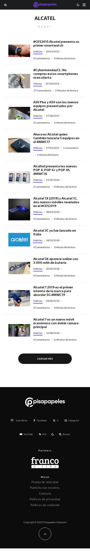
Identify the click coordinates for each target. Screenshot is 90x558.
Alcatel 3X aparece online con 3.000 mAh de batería (55, 261)
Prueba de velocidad (45, 482)
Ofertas (37, 83)
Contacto (45, 493)
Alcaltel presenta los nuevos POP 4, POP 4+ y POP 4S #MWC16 (55, 170)
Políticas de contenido (45, 505)
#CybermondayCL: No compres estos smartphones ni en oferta (55, 74)
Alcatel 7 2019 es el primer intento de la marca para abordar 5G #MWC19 (53, 291)
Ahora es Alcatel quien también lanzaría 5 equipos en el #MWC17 (56, 138)
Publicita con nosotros (45, 487)
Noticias (37, 51)
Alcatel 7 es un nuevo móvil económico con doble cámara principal (55, 323)
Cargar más (45, 358)
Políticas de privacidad (45, 499)
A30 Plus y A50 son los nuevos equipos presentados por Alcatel (55, 106)
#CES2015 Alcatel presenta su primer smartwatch (56, 43)
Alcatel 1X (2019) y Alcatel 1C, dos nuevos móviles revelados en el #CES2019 (56, 202)
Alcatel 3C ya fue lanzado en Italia (54, 232)
